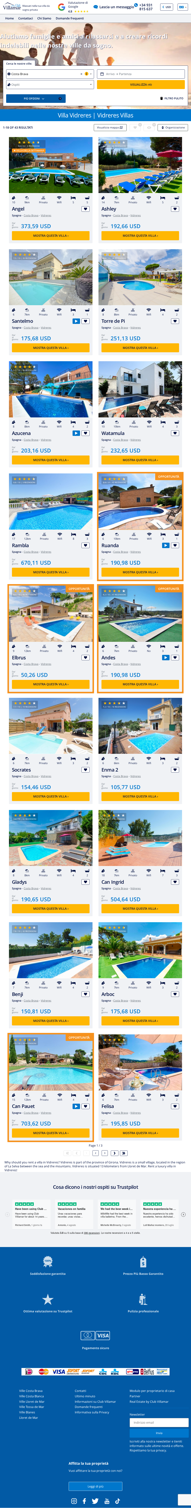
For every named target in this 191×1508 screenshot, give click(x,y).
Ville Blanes (27, 1412)
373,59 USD (36, 226)
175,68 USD (36, 338)
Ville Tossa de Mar (31, 1407)
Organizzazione (175, 127)
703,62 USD (36, 1123)
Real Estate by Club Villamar (149, 1402)
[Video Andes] (165, 657)
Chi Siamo (44, 18)
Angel (18, 209)
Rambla (20, 545)
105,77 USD (125, 787)
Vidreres (46, 215)
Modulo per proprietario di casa (152, 1391)
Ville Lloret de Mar (32, 1402)
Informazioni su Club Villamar (95, 1402)
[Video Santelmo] (76, 321)
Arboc (107, 994)
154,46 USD (36, 787)
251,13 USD (125, 338)
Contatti (80, 1391)
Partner (135, 1396)
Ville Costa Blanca (31, 1396)
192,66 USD (125, 226)
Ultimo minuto (85, 1396)
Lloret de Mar (28, 1418)
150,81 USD (36, 1011)
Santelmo (22, 321)
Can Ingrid (112, 882)
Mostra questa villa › (50, 236)
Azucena (21, 433)
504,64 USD (125, 899)
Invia (159, 1433)
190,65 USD (36, 899)
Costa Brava (31, 215)
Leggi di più (96, 1486)
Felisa (107, 1106)
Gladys (19, 882)
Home (9, 18)
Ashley (108, 209)
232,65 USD (125, 450)
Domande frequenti (70, 18)
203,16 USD (36, 450)
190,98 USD (125, 562)
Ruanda (110, 545)
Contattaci (25, 18)
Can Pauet (23, 1106)
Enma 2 (109, 770)
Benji (17, 994)
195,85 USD (125, 1123)
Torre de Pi (113, 321)
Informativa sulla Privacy (92, 1412)
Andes (108, 657)
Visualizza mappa (108, 127)
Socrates (21, 770)
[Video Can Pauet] (76, 1106)
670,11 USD (36, 562)
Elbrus (19, 657)
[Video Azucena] (76, 433)
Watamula (112, 433)
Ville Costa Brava (31, 1391)
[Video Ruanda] (165, 545)
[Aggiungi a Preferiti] (86, 209)
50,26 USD (34, 674)
